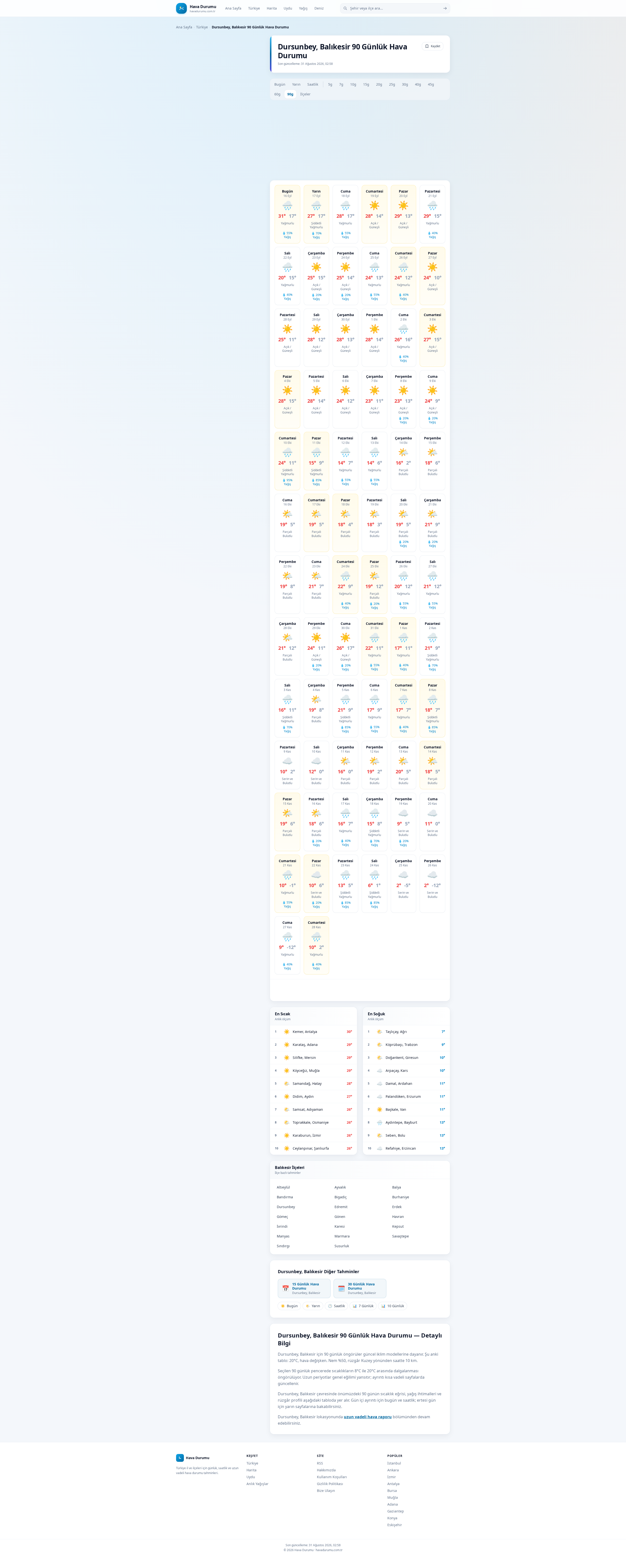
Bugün (279, 84)
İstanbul (394, 1463)
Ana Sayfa (233, 8)
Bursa (392, 1490)
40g (418, 84)
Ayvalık (340, 1187)
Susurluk (342, 1246)
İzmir (391, 1477)
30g (405, 84)
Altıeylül (283, 1187)
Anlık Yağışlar (257, 1483)
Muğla (392, 1497)
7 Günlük (363, 1306)
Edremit (341, 1206)
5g (330, 84)
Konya (392, 1518)
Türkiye (254, 8)
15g (366, 84)
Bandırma (285, 1197)
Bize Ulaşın (326, 1490)
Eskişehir (394, 1524)
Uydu (288, 8)
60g (277, 94)
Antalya (393, 1483)
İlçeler (305, 94)
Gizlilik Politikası (330, 1483)
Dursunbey (286, 1206)
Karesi (340, 1226)
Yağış (303, 8)
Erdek (397, 1206)
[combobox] (395, 8)
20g (379, 84)
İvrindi (282, 1226)
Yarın (296, 84)
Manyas (283, 1236)
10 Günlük (392, 1306)
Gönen (340, 1216)
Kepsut (398, 1226)
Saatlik (312, 84)
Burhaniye (400, 1197)
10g (353, 84)
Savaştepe (400, 1236)
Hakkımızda (326, 1470)
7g (341, 84)
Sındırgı (283, 1246)
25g (392, 84)
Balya (396, 1187)
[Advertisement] (360, 140)
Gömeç (282, 1216)
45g (431, 84)
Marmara (342, 1236)
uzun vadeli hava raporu (368, 1416)
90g (290, 94)
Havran (398, 1216)
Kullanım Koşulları (332, 1477)
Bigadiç (341, 1197)
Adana (392, 1504)
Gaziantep (395, 1511)
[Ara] (445, 8)
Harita (272, 8)
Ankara (393, 1470)
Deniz (319, 8)
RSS (320, 1463)
